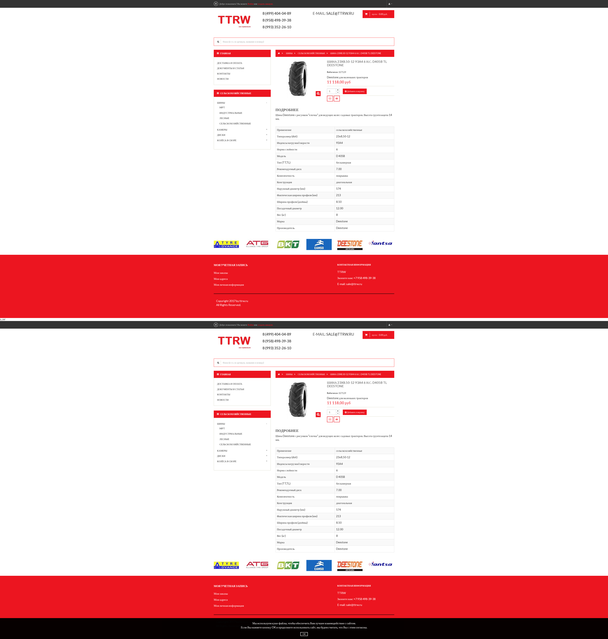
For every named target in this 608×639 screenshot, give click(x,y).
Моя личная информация (229, 284)
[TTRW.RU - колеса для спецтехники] (234, 19)
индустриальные (230, 112)
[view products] (226, 244)
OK (304, 634)
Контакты (223, 73)
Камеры (222, 129)
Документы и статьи (230, 68)
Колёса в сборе (226, 140)
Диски (221, 134)
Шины (221, 102)
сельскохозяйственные (235, 123)
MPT (222, 107)
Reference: (332, 72)
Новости (223, 78)
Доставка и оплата (229, 62)
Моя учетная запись (231, 265)
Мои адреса (221, 278)
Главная (225, 53)
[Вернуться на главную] (279, 53)
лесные (224, 118)
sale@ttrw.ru (340, 13)
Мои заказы (221, 272)
